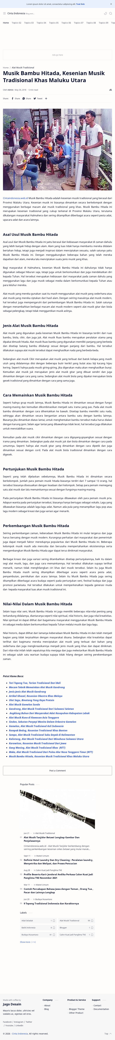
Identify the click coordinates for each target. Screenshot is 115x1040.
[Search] (110, 13)
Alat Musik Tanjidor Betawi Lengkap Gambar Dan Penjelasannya (52, 839)
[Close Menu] (111, 4)
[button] (105, 13)
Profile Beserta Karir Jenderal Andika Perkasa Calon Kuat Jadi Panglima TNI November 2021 (58, 876)
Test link (80, 4)
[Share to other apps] (46, 98)
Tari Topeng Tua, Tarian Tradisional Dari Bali (35, 683)
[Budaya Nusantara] (43, 899)
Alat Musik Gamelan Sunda (25, 704)
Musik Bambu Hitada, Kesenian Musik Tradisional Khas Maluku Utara (49, 756)
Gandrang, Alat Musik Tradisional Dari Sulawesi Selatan (41, 709)
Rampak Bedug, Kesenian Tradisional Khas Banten (38, 730)
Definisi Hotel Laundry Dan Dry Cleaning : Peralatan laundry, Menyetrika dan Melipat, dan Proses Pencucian (58, 861)
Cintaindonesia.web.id (15, 198)
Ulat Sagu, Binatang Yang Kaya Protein (32, 700)
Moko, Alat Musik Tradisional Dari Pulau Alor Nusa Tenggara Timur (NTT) (51, 752)
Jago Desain (68, 1033)
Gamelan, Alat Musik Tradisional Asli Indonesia (36, 726)
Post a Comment (57, 770)
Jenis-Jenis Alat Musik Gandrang (28, 691)
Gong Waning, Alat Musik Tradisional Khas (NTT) (37, 747)
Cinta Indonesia (16, 13)
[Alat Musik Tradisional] (45, 833)
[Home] (6, 22)
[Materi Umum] (42, 855)
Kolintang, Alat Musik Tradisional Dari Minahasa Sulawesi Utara (46, 739)
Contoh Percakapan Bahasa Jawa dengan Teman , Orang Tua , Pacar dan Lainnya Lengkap (58, 890)
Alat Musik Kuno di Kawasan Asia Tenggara (34, 717)
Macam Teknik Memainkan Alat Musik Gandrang (37, 687)
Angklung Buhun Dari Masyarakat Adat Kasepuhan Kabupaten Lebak (50, 713)
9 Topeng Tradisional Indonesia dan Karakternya (51, 903)
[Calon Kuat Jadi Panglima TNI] (49, 870)
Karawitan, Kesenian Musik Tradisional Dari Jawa (38, 743)
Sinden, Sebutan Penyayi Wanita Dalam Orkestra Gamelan (43, 721)
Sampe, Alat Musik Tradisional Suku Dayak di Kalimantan (42, 734)
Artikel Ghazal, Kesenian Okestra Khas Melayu (36, 696)
